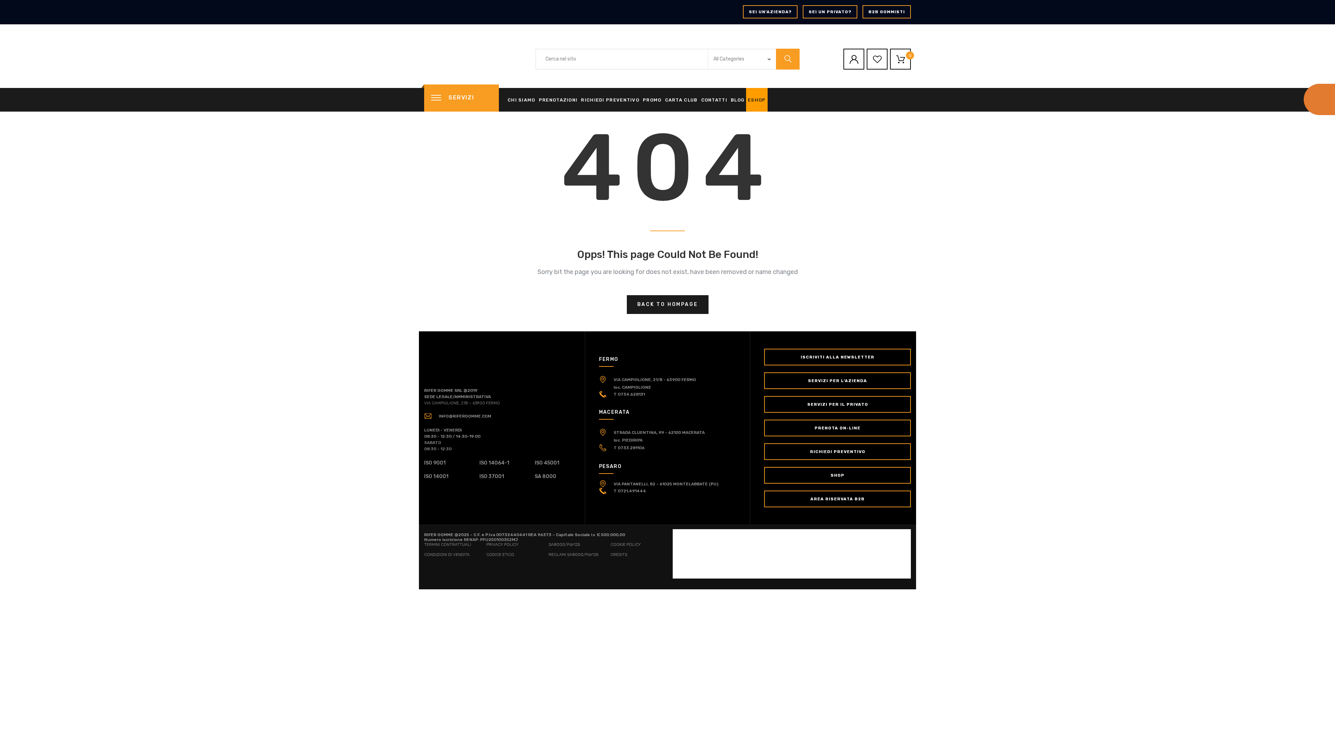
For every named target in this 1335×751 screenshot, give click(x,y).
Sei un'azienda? (770, 11)
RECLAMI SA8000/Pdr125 (573, 554)
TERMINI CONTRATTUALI (447, 544)
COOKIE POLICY (625, 544)
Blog (737, 100)
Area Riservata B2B (837, 498)
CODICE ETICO (500, 554)
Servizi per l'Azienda (837, 380)
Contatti (714, 100)
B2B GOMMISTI (886, 11)
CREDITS (618, 554)
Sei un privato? (830, 11)
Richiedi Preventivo (610, 100)
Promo (652, 100)
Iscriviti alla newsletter (837, 357)
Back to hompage (667, 304)
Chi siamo (521, 100)
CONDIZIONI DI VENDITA (447, 554)
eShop (757, 100)
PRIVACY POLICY (502, 544)
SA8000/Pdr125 (564, 544)
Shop (837, 475)
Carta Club (681, 100)
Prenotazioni (558, 100)
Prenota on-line (837, 428)
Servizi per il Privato (837, 404)
